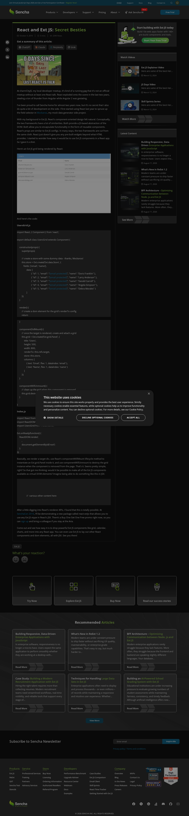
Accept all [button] (133, 417)
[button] (53, 417)
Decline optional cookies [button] (97, 417)
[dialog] (94, 408)
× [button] (149, 393)
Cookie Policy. (136, 409)
